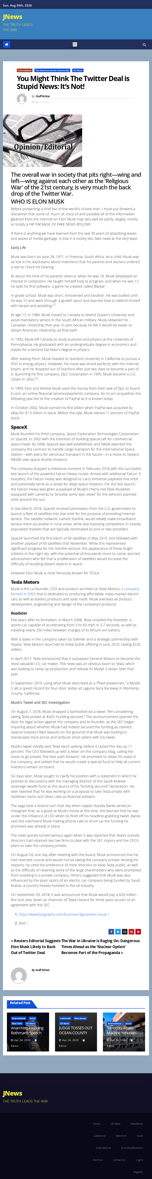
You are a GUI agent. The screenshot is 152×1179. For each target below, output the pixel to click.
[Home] (6, 44)
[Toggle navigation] (75, 44)
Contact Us (119, 1160)
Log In (139, 1160)
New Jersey (80, 1018)
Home (96, 1123)
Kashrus (98, 1160)
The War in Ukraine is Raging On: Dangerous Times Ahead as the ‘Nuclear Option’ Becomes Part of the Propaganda (100, 946)
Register (138, 1172)
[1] (53, 304)
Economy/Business (132, 1148)
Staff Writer (43, 96)
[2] (36, 378)
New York (17, 1023)
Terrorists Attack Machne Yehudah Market (121, 1032)
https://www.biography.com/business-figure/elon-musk (63, 914)
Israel (32, 1018)
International (24, 70)
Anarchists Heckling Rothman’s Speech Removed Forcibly (27, 1032)
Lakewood (65, 1018)
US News (77, 70)
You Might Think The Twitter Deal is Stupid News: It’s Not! (73, 82)
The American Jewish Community (52, 70)
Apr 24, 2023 (22, 1040)
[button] (144, 44)
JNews (12, 16)
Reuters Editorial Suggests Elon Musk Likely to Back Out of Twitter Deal (35, 946)
